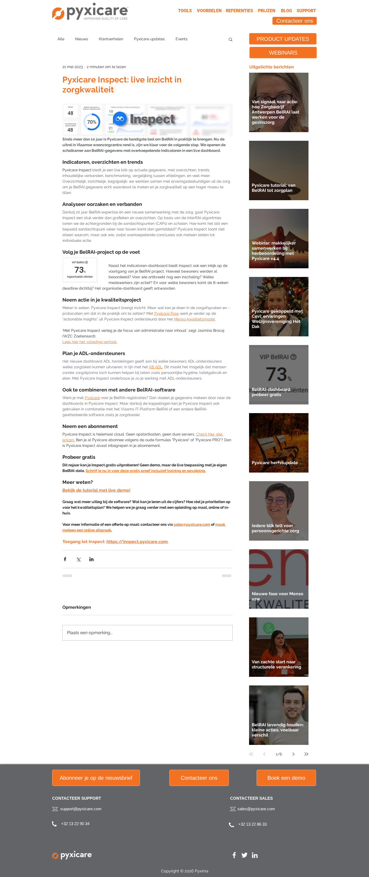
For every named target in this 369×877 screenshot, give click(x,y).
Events (181, 39)
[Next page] (293, 754)
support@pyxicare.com (81, 808)
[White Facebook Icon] (234, 855)
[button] (230, 39)
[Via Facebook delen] (65, 559)
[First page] (251, 754)
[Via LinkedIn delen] (91, 559)
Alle (61, 39)
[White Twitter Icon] (244, 855)
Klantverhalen (111, 39)
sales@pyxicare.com (256, 808)
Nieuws (81, 39)
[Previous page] (264, 754)
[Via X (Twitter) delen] (78, 559)
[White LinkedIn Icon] (255, 855)
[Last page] (306, 754)
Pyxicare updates (149, 39)
